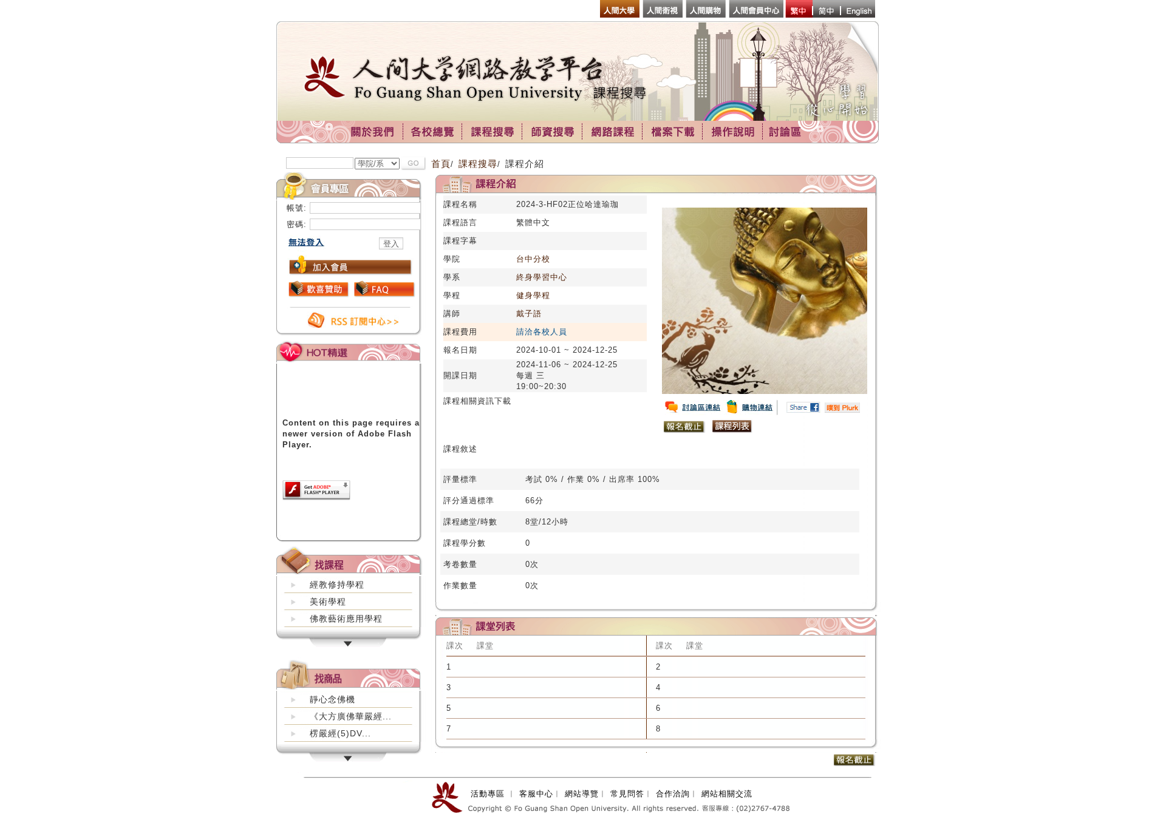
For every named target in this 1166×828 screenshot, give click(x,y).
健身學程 (533, 295)
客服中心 (536, 793)
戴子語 (529, 313)
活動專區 (488, 793)
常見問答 (627, 793)
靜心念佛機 (332, 699)
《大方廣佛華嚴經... (351, 716)
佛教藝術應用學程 (346, 618)
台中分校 (533, 258)
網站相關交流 (726, 793)
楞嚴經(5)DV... (340, 733)
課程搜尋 (478, 163)
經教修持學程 (337, 584)
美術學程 (328, 601)
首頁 (441, 163)
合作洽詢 (673, 793)
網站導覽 (582, 793)
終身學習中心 (541, 277)
